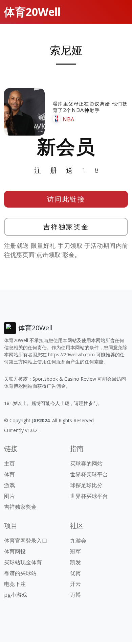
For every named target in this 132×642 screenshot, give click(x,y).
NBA (68, 119)
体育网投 (15, 551)
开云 (75, 584)
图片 (9, 496)
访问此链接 (66, 199)
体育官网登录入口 (25, 540)
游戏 (9, 485)
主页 (9, 463)
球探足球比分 (86, 485)
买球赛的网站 (86, 463)
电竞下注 (15, 584)
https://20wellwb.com (71, 354)
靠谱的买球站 (20, 573)
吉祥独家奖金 (66, 226)
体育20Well (32, 11)
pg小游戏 (15, 594)
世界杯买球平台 (89, 474)
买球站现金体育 (23, 562)
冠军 (75, 551)
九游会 (78, 540)
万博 (75, 594)
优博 (75, 573)
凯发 (75, 562)
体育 (9, 474)
